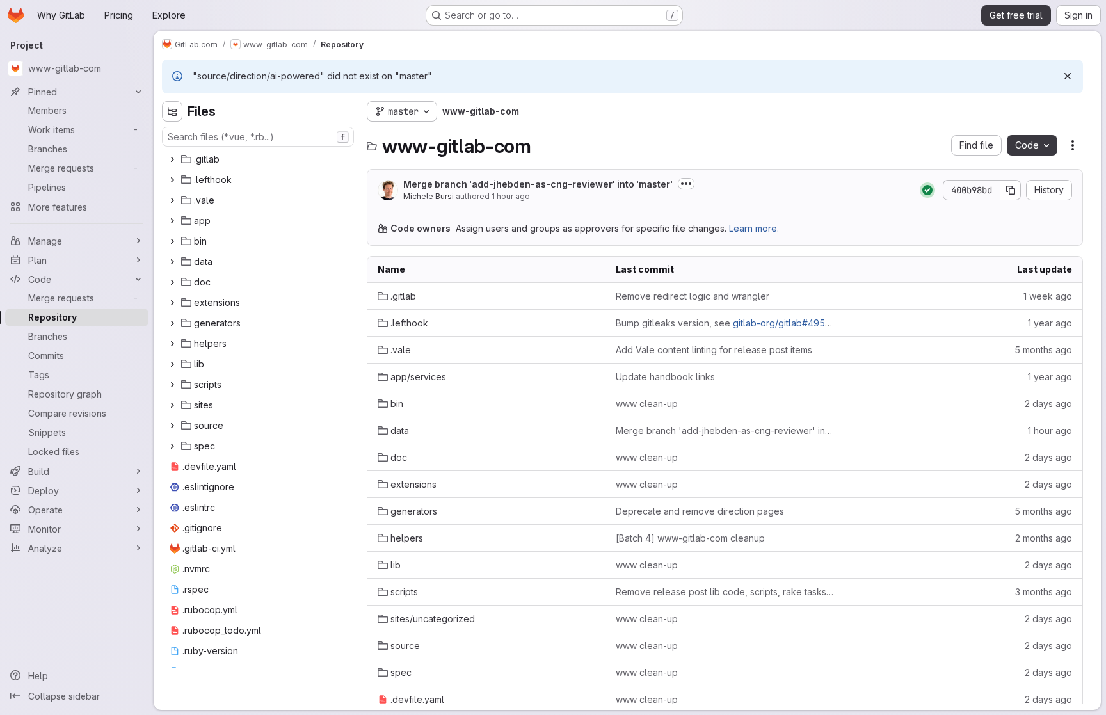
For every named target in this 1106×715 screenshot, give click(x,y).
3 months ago (1043, 591)
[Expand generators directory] (172, 323)
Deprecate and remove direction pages (700, 511)
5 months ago (1043, 349)
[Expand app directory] (172, 221)
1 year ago (1050, 322)
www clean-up (647, 403)
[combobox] (258, 137)
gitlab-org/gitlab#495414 (786, 322)
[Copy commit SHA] (1010, 190)
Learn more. (754, 228)
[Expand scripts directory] (172, 384)
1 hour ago (511, 196)
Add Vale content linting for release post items (714, 349)
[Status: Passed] (927, 190)
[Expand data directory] (172, 261)
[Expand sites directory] (172, 405)
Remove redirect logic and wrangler (692, 296)
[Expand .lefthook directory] (172, 180)
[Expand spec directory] (172, 446)
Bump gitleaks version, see (724, 322)
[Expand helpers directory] (172, 343)
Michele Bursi (428, 196)
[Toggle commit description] (686, 183)
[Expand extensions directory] (172, 302)
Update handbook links (665, 376)
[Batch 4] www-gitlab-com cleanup (690, 538)
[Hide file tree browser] (172, 111)
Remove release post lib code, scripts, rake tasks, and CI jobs (724, 591)
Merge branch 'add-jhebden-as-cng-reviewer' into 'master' (538, 184)
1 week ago (1047, 296)
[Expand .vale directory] (172, 200)
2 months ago (1043, 538)
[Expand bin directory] (172, 241)
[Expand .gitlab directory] (172, 159)
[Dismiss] (1067, 76)
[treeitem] (259, 159)
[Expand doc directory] (172, 282)
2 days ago (1048, 403)
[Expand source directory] (172, 425)
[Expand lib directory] (172, 364)
